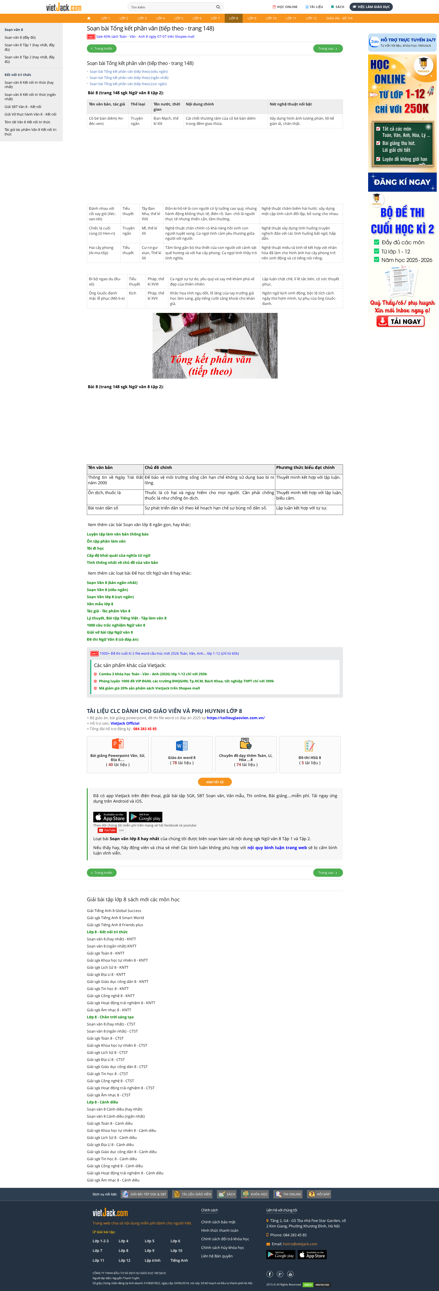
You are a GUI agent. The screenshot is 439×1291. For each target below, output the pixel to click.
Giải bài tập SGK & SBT (148, 1194)
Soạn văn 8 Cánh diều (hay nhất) (114, 1109)
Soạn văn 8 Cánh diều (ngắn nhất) (116, 1116)
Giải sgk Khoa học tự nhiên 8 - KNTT (117, 960)
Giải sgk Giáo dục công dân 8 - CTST (117, 1066)
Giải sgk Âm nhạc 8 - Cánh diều (113, 1180)
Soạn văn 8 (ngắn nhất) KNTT (112, 946)
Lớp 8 (233, 18)
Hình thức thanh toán (219, 1230)
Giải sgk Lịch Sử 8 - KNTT (107, 967)
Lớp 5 (178, 18)
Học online (287, 7)
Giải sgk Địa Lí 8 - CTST (106, 1059)
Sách (339, 7)
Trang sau (326, 48)
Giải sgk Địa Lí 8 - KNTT (106, 974)
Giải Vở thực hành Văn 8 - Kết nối (30, 114)
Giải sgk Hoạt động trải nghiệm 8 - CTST (121, 1087)
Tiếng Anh (179, 1260)
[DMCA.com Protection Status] (319, 1285)
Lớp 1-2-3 (101, 1240)
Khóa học (259, 1194)
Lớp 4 (160, 18)
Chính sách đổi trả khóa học (225, 1238)
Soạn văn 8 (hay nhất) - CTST (111, 1024)
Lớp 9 (252, 18)
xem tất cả (215, 782)
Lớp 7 (215, 18)
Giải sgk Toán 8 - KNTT (105, 953)
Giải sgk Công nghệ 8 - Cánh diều (115, 1165)
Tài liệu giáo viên (196, 1194)
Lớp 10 (271, 18)
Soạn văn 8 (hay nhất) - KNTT (111, 938)
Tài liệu (316, 7)
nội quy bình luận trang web (277, 847)
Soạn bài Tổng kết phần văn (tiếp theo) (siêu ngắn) (129, 71)
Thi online (292, 1194)
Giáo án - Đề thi (339, 18)
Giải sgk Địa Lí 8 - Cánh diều (110, 1144)
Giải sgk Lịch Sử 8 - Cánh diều (112, 1137)
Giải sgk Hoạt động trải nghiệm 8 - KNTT (121, 1002)
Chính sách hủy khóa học (222, 1247)
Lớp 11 (291, 18)
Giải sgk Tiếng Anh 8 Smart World (115, 917)
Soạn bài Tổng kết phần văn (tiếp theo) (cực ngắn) (128, 83)
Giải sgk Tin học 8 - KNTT (108, 988)
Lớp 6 (197, 18)
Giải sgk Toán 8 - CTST (105, 1038)
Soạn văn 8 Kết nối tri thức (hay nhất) (29, 84)
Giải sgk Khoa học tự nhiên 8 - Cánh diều (121, 1130)
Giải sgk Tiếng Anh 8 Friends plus (115, 924)
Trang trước (103, 48)
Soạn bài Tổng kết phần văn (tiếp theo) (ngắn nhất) (129, 77)
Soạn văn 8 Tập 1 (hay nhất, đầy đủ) (30, 47)
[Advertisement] (215, 168)
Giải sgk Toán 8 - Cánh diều (110, 1123)
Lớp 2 (124, 18)
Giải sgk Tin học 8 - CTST (107, 1073)
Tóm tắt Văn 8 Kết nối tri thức (27, 122)
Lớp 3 (142, 18)
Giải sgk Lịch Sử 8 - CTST (107, 1052)
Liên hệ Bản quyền (217, 1256)
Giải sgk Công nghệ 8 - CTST (110, 1080)
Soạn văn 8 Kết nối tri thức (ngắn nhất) (30, 96)
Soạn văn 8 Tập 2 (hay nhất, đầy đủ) (30, 59)
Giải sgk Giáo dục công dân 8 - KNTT (117, 981)
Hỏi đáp (323, 1194)
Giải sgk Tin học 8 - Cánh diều (112, 1158)
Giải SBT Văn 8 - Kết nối (23, 106)
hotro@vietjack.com (300, 1243)
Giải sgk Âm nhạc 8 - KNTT (109, 1009)
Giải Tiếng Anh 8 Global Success (114, 910)
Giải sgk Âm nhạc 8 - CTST (109, 1094)
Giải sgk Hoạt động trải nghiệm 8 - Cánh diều (125, 1172)
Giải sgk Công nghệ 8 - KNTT (111, 995)
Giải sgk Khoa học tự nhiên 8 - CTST (117, 1045)
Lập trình (153, 1260)
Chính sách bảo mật (218, 1221)
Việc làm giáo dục (374, 7)
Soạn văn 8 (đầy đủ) (20, 37)
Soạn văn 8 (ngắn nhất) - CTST (112, 1031)
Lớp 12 (311, 18)
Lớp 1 (105, 18)
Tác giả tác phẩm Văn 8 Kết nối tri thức (30, 131)
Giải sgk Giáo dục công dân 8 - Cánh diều (122, 1151)
